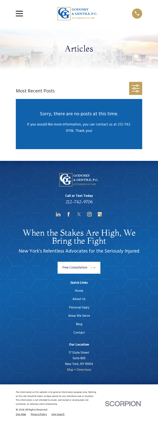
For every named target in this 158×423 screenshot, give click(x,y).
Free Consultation (74, 267)
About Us (79, 299)
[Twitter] (79, 214)
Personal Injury (79, 307)
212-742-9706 (79, 201)
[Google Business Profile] (99, 214)
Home (79, 290)
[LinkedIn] (58, 214)
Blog (79, 324)
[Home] (77, 13)
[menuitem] (21, 414)
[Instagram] (89, 214)
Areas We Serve (79, 315)
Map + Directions (79, 369)
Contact (79, 332)
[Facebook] (68, 214)
